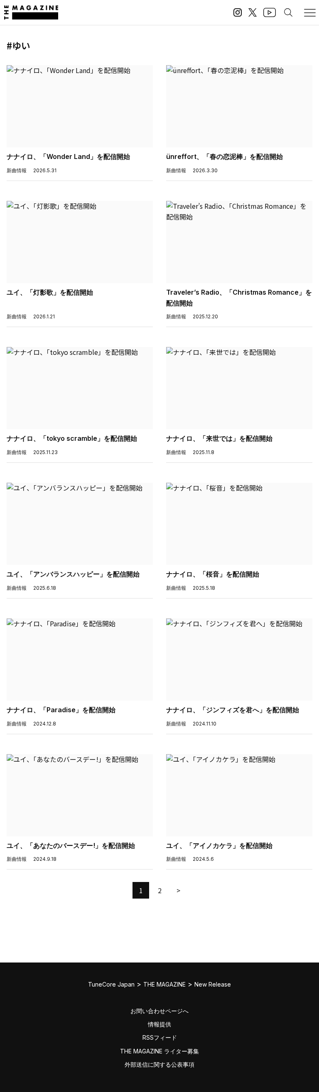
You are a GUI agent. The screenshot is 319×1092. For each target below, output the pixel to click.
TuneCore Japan (111, 984)
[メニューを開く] (310, 12)
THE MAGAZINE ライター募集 (159, 1051)
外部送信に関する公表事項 (159, 1064)
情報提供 (159, 1024)
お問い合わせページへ (159, 1010)
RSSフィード (159, 1037)
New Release (212, 984)
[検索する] (288, 12)
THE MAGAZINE (164, 984)
